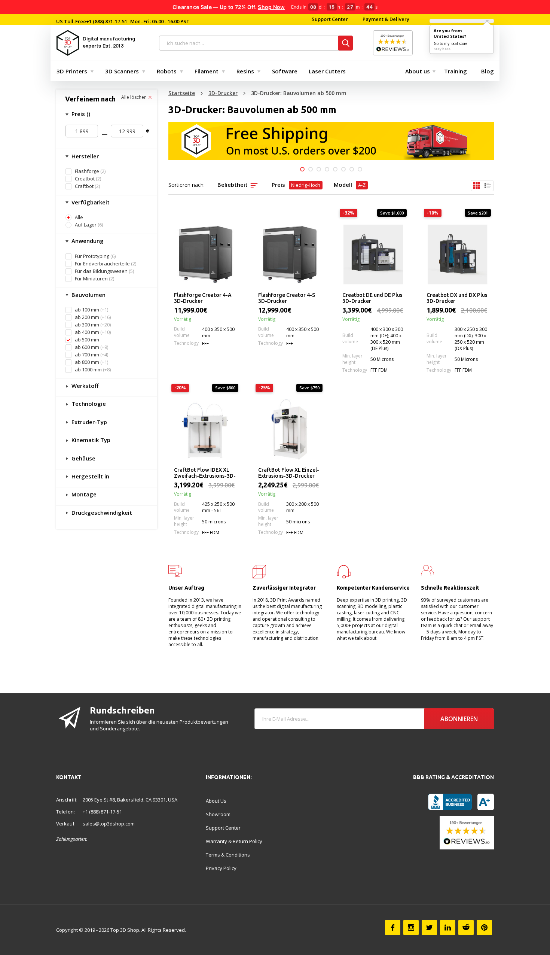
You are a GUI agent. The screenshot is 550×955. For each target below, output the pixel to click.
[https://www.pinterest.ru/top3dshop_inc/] (484, 927)
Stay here (442, 49)
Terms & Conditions (228, 854)
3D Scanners (122, 71)
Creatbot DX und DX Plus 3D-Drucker (457, 298)
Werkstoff (84, 385)
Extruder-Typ (88, 422)
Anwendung (87, 240)
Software (284, 71)
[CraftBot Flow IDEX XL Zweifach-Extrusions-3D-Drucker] (205, 429)
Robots (167, 71)
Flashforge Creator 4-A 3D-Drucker (203, 298)
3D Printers (71, 71)
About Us (216, 800)
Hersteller (84, 156)
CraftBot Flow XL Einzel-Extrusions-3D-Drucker (288, 473)
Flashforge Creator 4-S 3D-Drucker (286, 298)
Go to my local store (450, 43)
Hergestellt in (89, 476)
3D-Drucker (223, 93)
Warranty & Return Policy (234, 841)
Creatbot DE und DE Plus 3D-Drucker (372, 298)
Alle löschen (134, 97)
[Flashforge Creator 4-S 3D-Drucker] (289, 255)
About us (417, 71)
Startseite (181, 93)
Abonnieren (459, 719)
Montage (83, 494)
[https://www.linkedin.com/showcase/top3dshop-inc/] (447, 927)
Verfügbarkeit (90, 202)
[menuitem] (73, 71)
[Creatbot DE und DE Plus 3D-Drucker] (373, 255)
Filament (207, 71)
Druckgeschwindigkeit (101, 512)
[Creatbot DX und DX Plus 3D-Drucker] (457, 255)
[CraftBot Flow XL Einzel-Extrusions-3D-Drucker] (289, 429)
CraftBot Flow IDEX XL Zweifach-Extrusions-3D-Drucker (205, 473)
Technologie (88, 403)
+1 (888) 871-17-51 (106, 21)
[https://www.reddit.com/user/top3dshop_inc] (466, 927)
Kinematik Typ (90, 440)
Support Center (330, 19)
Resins (245, 71)
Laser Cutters (327, 71)
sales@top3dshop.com (109, 823)
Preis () (80, 114)
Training (455, 71)
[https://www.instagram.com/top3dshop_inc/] (411, 927)
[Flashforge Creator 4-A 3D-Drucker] (205, 255)
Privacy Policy (221, 868)
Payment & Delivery (386, 19)
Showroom (218, 814)
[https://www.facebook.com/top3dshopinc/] (392, 927)
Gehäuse (82, 458)
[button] (302, 169)
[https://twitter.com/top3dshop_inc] (429, 927)
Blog (487, 71)
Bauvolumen (88, 294)
